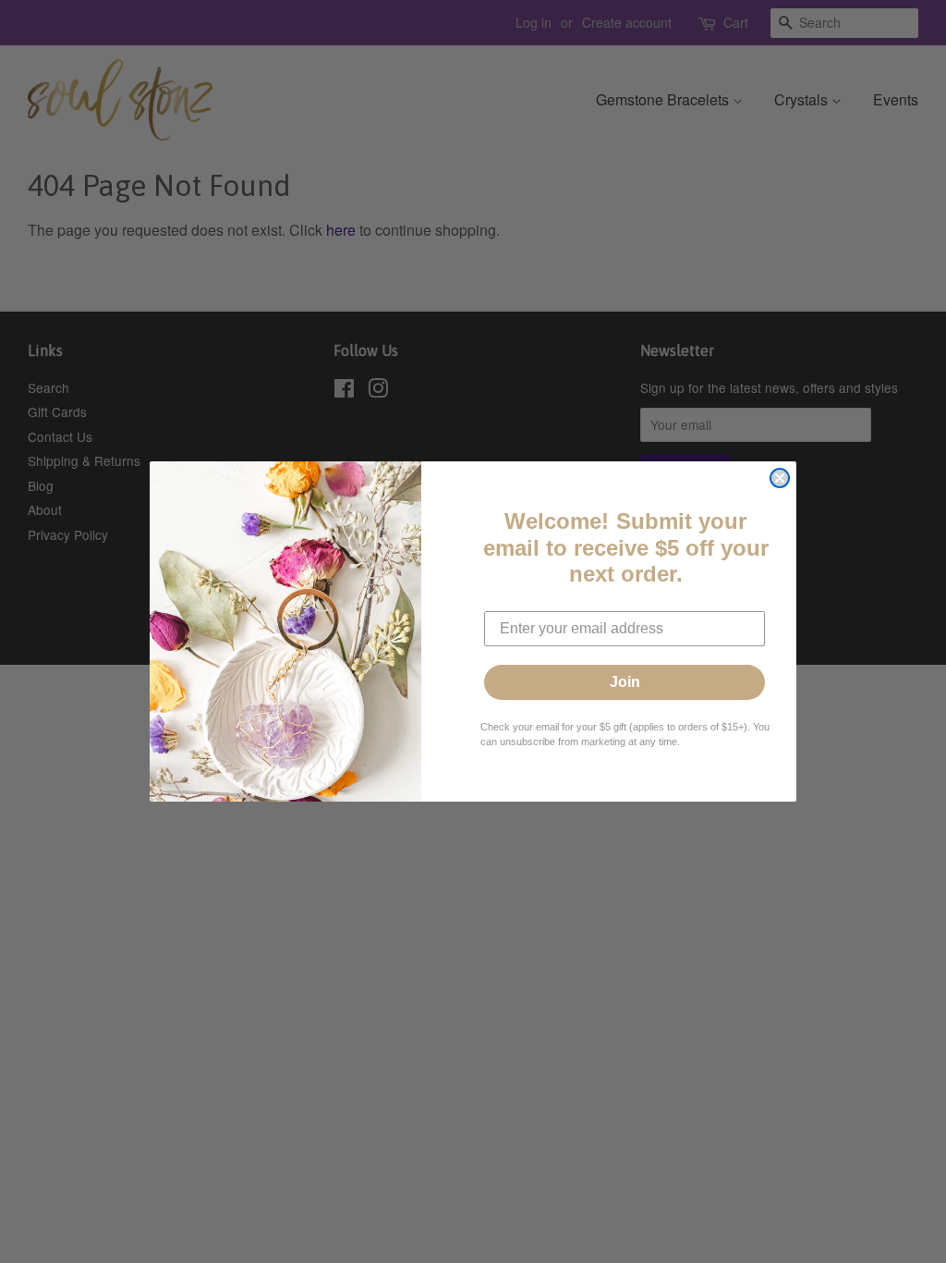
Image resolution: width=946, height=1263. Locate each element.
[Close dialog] (779, 478)
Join (625, 682)
